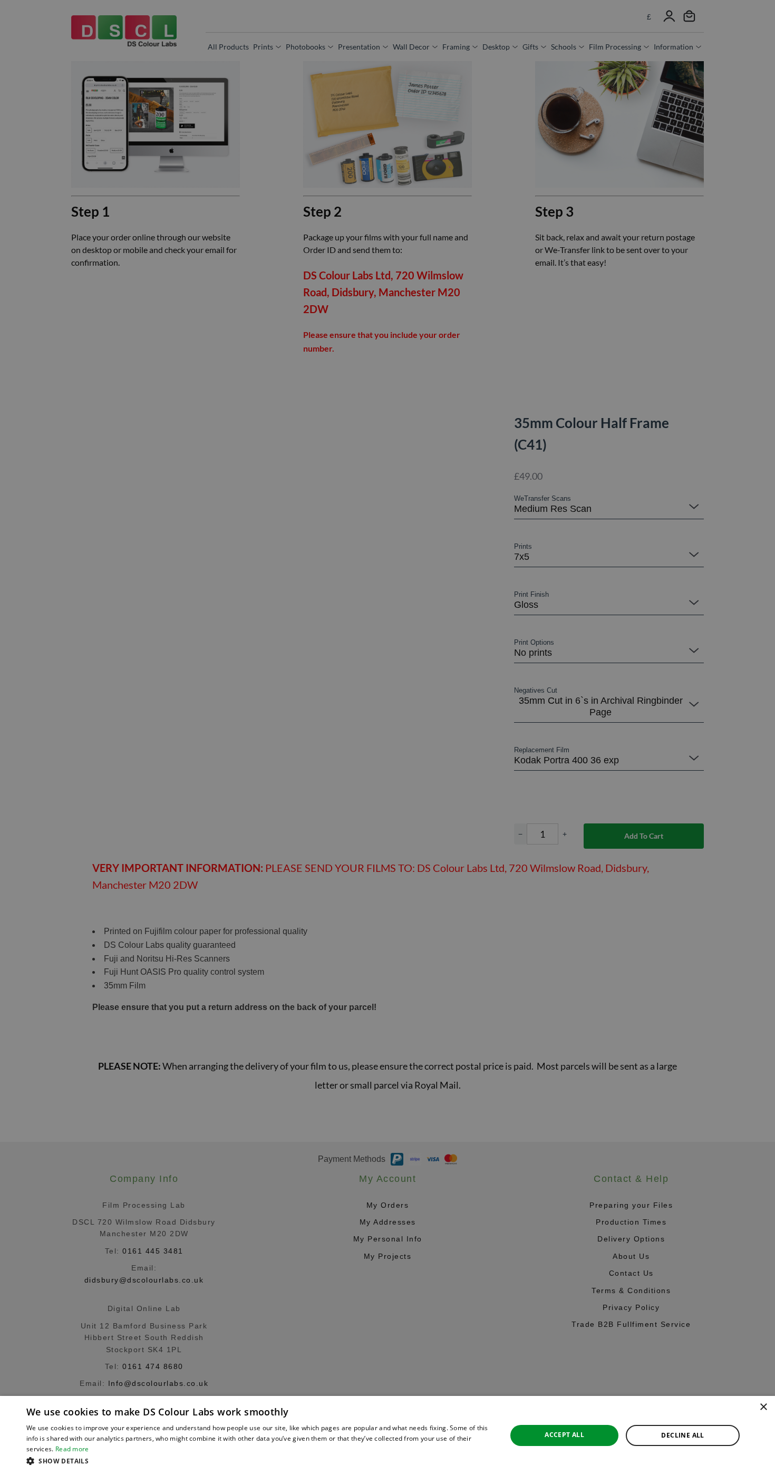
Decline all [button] (682, 1435)
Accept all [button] (564, 1434)
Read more (72, 1448)
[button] (259, 1460)
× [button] (763, 1407)
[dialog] (387, 1435)
